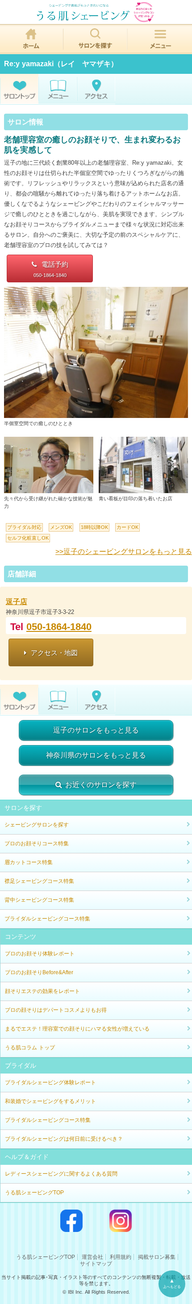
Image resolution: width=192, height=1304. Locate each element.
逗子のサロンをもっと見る (96, 730)
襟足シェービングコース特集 (39, 881)
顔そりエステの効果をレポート (42, 991)
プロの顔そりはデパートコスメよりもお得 (56, 1010)
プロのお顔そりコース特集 (36, 843)
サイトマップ (96, 1264)
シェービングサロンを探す (36, 825)
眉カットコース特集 (28, 862)
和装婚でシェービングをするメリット (50, 1101)
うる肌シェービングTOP (34, 1192)
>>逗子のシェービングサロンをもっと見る (123, 551)
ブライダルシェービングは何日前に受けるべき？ (64, 1139)
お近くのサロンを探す (101, 784)
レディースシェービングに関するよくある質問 (61, 1174)
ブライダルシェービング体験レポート (50, 1082)
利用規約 (120, 1257)
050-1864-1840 (59, 626)
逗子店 (16, 601)
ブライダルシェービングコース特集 (47, 919)
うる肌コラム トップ (30, 1047)
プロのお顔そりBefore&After (39, 972)
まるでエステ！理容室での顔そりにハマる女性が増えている (77, 1029)
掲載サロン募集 (156, 1257)
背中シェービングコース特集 (39, 900)
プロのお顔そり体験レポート (40, 953)
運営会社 (92, 1257)
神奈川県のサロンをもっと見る (96, 755)
